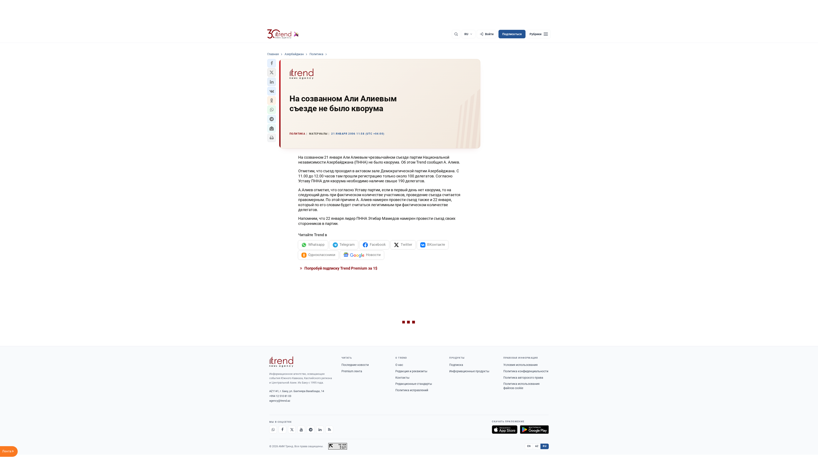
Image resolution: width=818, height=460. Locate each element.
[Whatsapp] (273, 429)
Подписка (456, 365)
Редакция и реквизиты (411, 371)
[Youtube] (301, 429)
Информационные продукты (469, 371)
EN (529, 446)
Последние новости (355, 365)
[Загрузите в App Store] (504, 429)
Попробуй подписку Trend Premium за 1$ (340, 268)
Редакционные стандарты (413, 383)
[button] (272, 63)
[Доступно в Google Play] (534, 429)
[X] (292, 429)
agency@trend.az (279, 400)
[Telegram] (310, 429)
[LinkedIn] (320, 429)
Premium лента (351, 371)
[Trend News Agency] (281, 361)
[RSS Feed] (329, 429)
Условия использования (520, 365)
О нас (399, 365)
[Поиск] (456, 34)
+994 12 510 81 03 (280, 396)
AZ (537, 446)
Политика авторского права (523, 377)
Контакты (402, 377)
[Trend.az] (283, 34)
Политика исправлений (411, 390)
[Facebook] (282, 429)
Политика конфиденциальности (525, 371)
